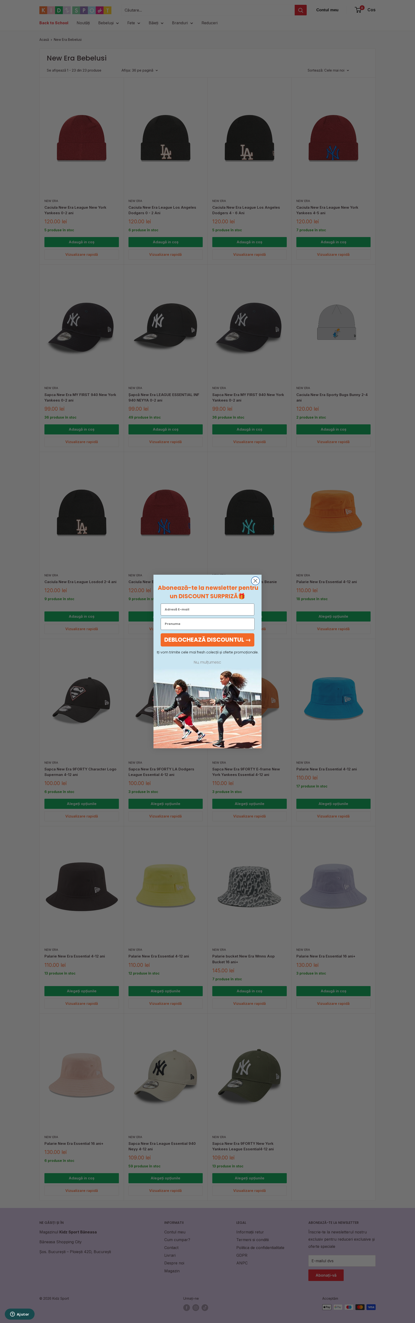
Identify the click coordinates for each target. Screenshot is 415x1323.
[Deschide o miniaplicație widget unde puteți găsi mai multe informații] (20, 1315)
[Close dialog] (255, 581)
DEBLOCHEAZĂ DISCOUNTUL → (207, 640)
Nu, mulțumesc (207, 662)
